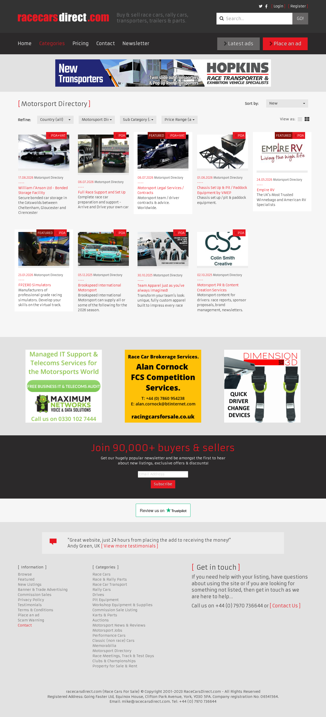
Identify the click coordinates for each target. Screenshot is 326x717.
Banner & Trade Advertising (42, 589)
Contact (105, 43)
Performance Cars (109, 635)
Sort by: (252, 103)
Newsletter (136, 43)
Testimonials (30, 605)
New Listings (30, 584)
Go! (300, 18)
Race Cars (101, 574)
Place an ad (287, 44)
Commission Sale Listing (114, 610)
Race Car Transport (109, 584)
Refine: (24, 120)
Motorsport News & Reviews (118, 625)
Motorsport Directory (111, 650)
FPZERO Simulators (34, 285)
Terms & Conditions (35, 610)
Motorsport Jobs (107, 630)
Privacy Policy (31, 599)
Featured (26, 579)
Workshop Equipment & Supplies (122, 605)
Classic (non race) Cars (113, 640)
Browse (25, 574)
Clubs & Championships (114, 661)
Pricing (81, 43)
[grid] (307, 119)
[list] (300, 119)
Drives (98, 594)
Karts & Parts (104, 615)
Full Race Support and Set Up (102, 192)
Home (25, 43)
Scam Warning (31, 620)
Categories (52, 43)
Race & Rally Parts (109, 579)
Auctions (100, 620)
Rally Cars (101, 589)
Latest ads (240, 44)
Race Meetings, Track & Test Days (123, 656)
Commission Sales (34, 594)
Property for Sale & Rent (114, 666)
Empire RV (266, 190)
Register (298, 6)
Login (278, 6)
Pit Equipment (105, 599)
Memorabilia (104, 645)
